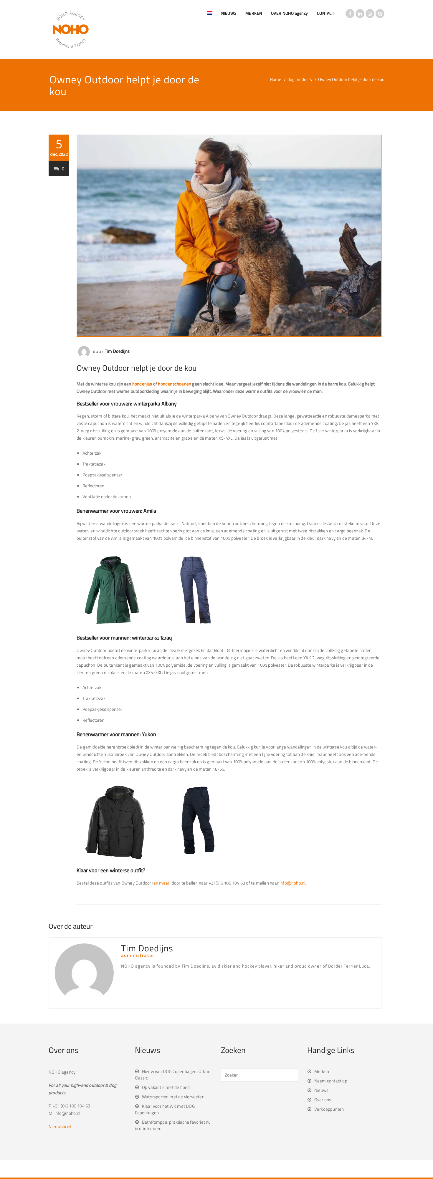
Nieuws (321, 1090)
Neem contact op (330, 1080)
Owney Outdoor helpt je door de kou (136, 368)
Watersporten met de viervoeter (173, 1096)
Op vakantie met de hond (166, 1087)
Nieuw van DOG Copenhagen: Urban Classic (172, 1074)
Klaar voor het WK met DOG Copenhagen (165, 1109)
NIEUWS (229, 13)
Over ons (322, 1099)
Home (275, 79)
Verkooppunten (329, 1109)
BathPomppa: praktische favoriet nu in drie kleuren (173, 1125)
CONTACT (325, 13)
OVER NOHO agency (289, 13)
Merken (321, 1071)
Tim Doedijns (117, 351)
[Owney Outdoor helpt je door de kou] (229, 236)
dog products (299, 79)
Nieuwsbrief (60, 1126)
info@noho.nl (292, 883)
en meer (161, 883)
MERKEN (253, 13)
